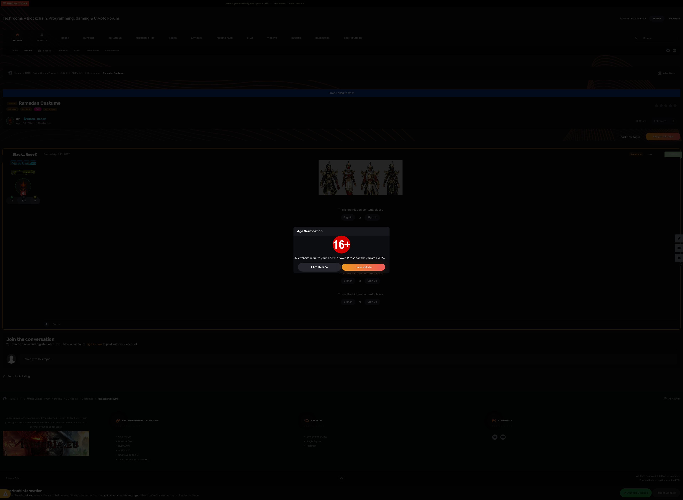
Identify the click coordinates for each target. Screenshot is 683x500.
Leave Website (363, 267)
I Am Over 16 (319, 267)
